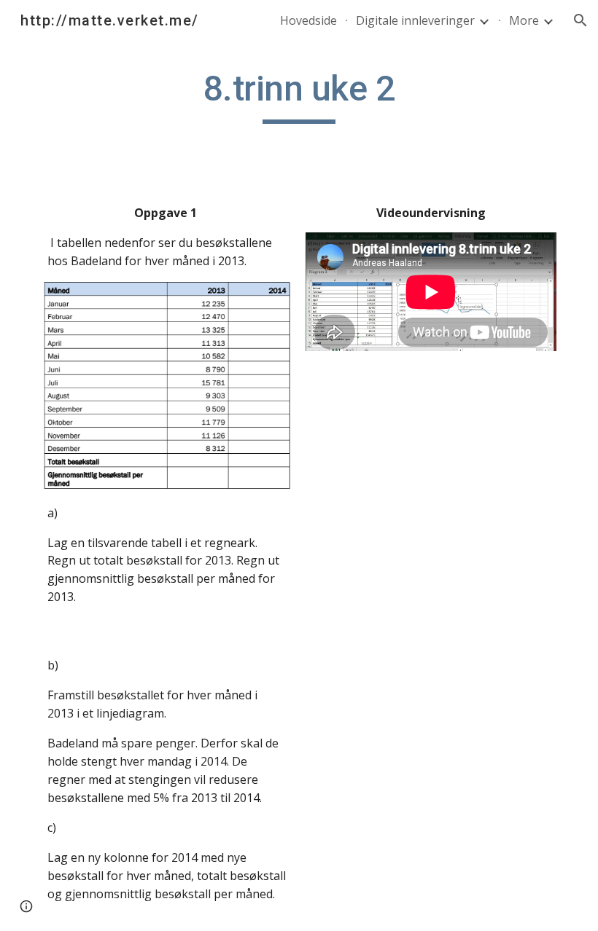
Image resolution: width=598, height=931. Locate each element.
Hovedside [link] (308, 20)
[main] (299, 95)
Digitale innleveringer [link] (415, 20)
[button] (580, 20)
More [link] (524, 20)
